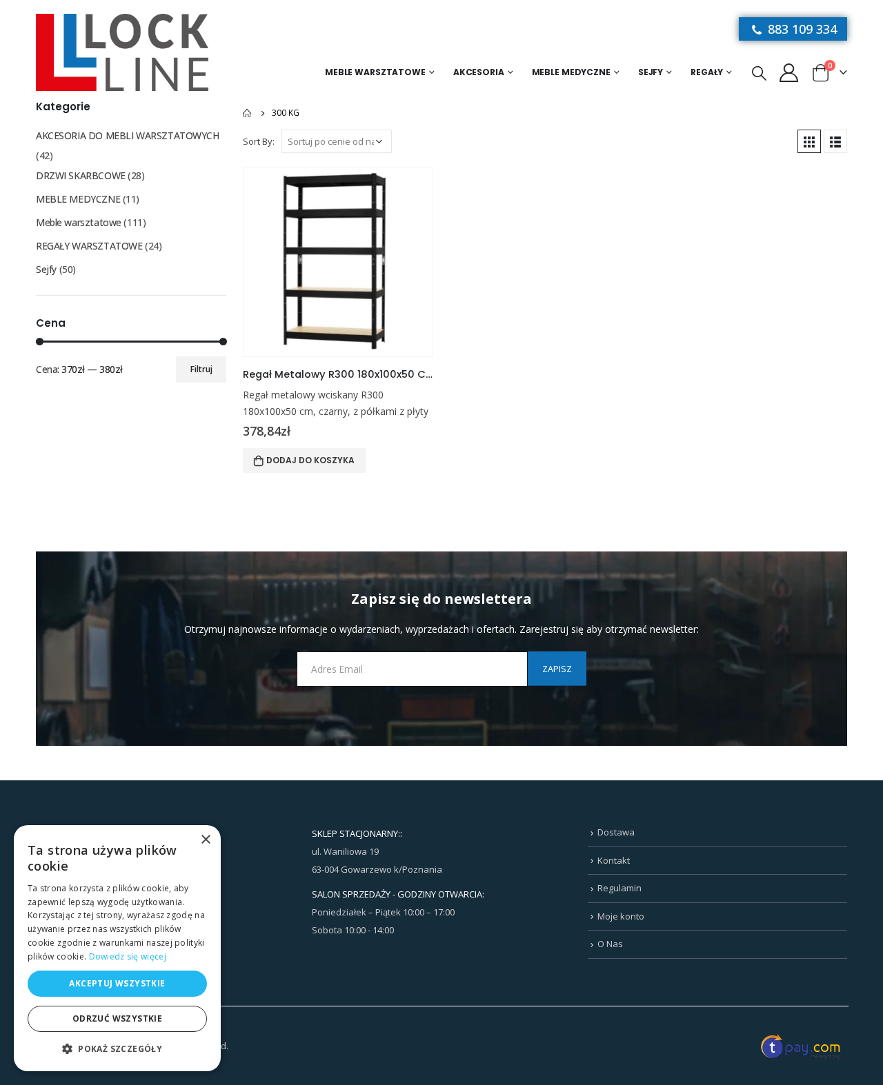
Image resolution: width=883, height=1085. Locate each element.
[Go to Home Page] (247, 113)
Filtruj (201, 369)
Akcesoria (478, 72)
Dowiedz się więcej (127, 956)
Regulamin (619, 888)
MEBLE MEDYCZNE (571, 72)
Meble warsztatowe (375, 72)
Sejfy (650, 72)
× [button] (205, 840)
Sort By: (259, 141)
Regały (707, 72)
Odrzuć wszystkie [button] (117, 1018)
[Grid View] (809, 141)
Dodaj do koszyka (310, 460)
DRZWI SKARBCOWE (81, 175)
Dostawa (616, 832)
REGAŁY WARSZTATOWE (89, 245)
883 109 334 (800, 29)
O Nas (610, 943)
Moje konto (620, 916)
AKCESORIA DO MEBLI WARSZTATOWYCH (127, 135)
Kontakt (613, 860)
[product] (338, 262)
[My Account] (788, 72)
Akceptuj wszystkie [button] (117, 983)
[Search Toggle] (759, 72)
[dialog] (117, 948)
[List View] (835, 141)
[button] (117, 1049)
